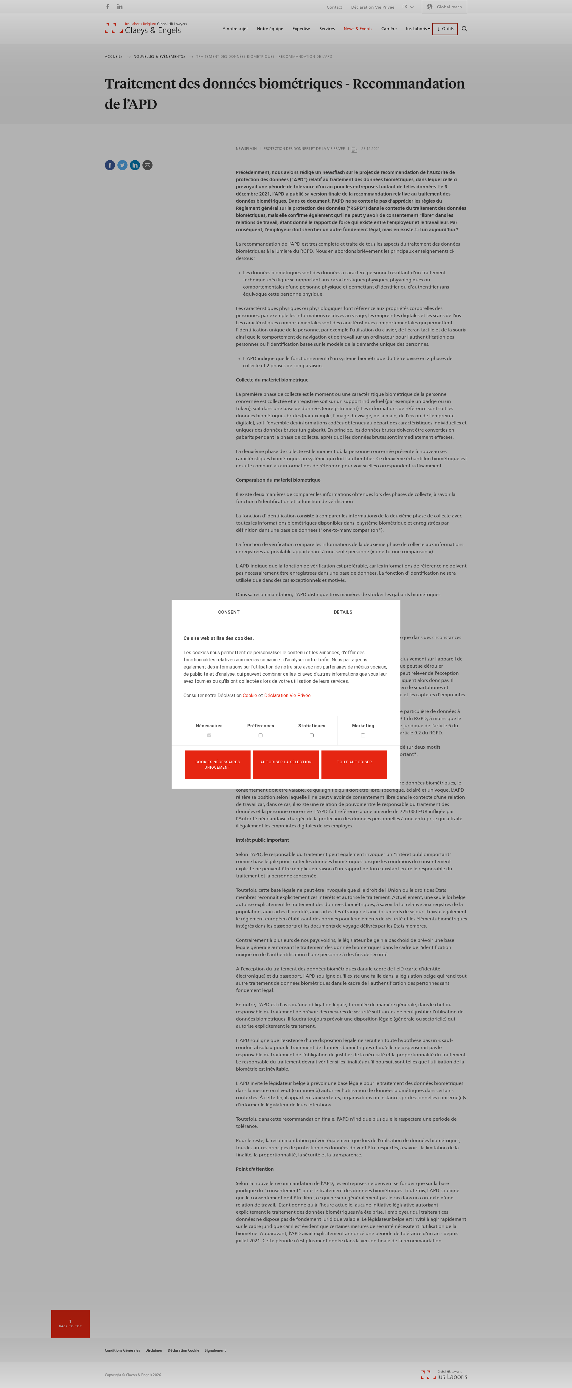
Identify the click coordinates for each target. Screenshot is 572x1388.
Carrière (389, 29)
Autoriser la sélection (286, 762)
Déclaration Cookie (183, 1350)
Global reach (449, 7)
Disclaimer (154, 1350)
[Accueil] (146, 28)
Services (327, 29)
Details (343, 612)
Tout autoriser (354, 762)
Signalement (215, 1350)
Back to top (70, 1326)
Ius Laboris (416, 29)
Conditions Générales (122, 1350)
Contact (334, 7)
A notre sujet (235, 29)
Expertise (301, 29)
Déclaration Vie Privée (287, 695)
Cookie (250, 695)
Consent (229, 612)
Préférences (260, 725)
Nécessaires (209, 725)
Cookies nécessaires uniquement (217, 765)
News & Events (358, 29)
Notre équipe (270, 29)
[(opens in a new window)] (444, 1377)
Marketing (363, 725)
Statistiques (311, 725)
